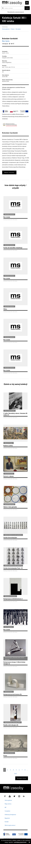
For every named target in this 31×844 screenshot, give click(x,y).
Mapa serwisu (8, 804)
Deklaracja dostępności (10, 814)
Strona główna (6, 29)
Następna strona (21, 778)
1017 (15, 773)
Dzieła (12, 29)
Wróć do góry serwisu (10, 825)
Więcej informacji (9, 172)
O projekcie (7, 811)
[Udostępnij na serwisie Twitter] (12, 43)
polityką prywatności (20, 842)
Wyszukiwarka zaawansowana (15, 12)
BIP (5, 807)
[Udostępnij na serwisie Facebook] (13, 43)
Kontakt (6, 821)
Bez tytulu (18, 29)
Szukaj (27, 8)
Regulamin (7, 818)
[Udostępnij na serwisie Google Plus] (10, 43)
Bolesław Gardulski (10, 38)
